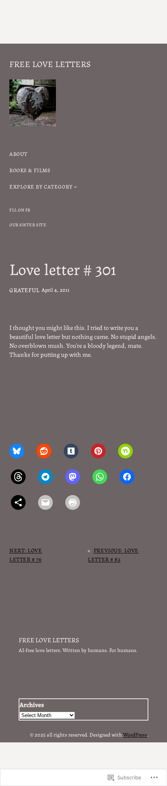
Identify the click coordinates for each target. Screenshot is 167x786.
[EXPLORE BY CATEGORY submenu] (75, 186)
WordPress (135, 734)
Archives (31, 704)
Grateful (24, 289)
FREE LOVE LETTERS (49, 63)
